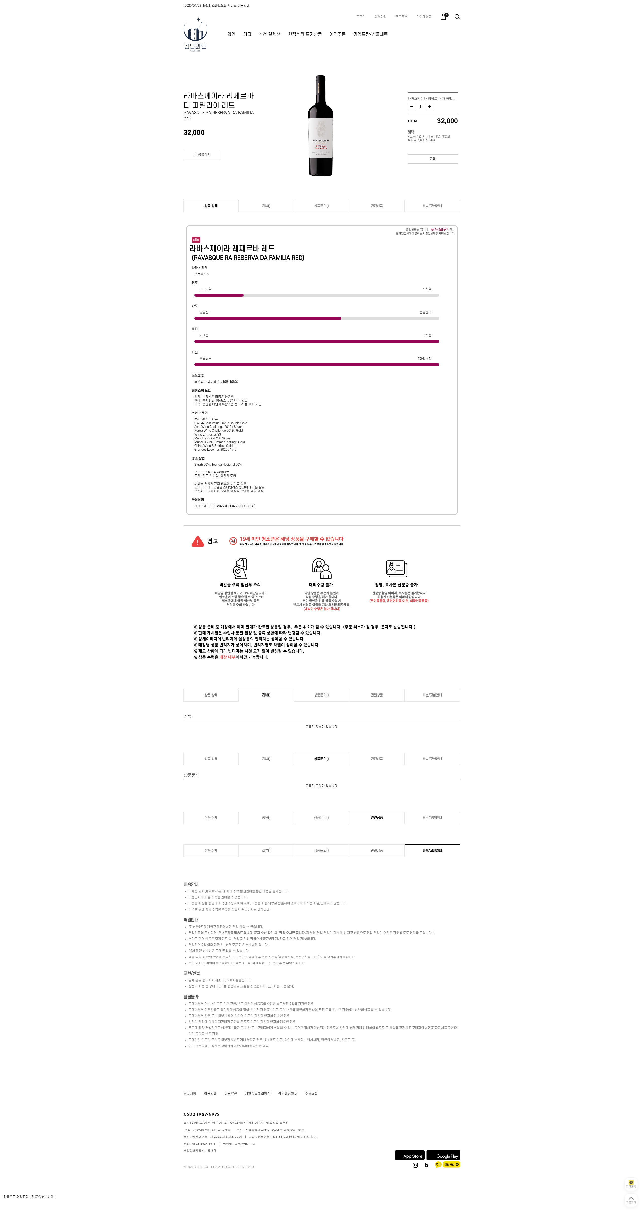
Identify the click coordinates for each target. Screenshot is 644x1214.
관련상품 (377, 206)
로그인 (361, 17)
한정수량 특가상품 (305, 34)
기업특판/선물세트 (370, 34)
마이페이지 (424, 17)
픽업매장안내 (288, 1093)
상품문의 (321, 206)
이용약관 (230, 1093)
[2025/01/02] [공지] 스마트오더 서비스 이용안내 (217, 5)
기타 (247, 34)
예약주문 (338, 34)
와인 (231, 34)
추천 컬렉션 (269, 34)
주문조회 (401, 17)
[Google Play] (443, 1159)
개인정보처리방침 (258, 1093)
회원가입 (380, 17)
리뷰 (266, 206)
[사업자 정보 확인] (305, 1136)
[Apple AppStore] (410, 1159)
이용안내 (210, 1093)
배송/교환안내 (432, 206)
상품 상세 (211, 206)
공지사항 (190, 1093)
